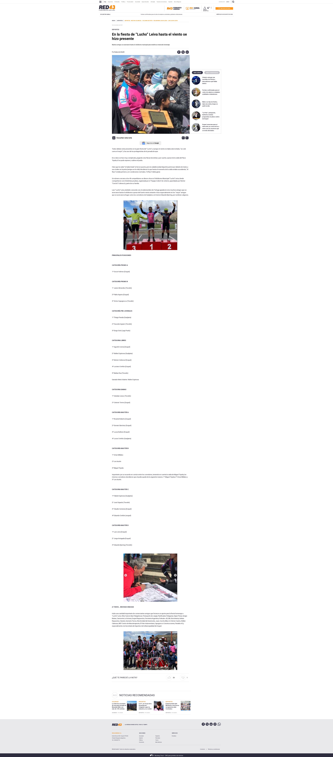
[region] (206, 31)
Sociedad (141, 736)
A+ (183, 138)
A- (187, 138)
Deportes (115, 29)
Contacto (202, 749)
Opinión (141, 738)
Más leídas (197, 73)
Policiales (157, 738)
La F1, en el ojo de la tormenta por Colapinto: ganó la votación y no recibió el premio (145, 707)
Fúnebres (174, 736)
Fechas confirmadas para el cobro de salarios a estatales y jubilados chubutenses (143, 14)
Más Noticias (158, 742)
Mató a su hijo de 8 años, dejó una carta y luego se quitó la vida (210, 104)
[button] (178, 52)
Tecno (156, 740)
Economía (141, 742)
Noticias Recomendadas (137, 695)
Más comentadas (212, 73)
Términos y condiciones (214, 749)
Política (141, 740)
